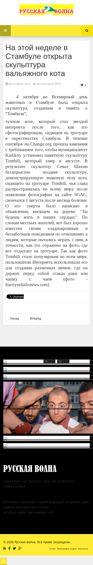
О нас (53, 548)
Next (66, 361)
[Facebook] (9, 548)
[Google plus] (20, 548)
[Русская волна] (46, 9)
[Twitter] (15, 548)
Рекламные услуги (67, 548)
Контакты (83, 548)
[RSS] (5, 548)
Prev (52, 361)
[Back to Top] (3, 561)
